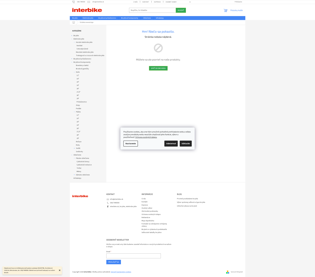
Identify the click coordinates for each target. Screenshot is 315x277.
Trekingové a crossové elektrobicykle (90, 55)
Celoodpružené (82, 49)
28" (78, 95)
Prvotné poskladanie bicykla (187, 199)
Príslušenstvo (82, 102)
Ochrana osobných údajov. (146, 137)
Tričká (79, 168)
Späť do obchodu (158, 68)
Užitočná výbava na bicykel (187, 206)
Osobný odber (171, 2)
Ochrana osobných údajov (151, 214)
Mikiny (79, 171)
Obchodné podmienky (150, 211)
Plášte (78, 112)
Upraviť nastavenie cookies (121, 272)
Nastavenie (131, 143)
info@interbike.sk (116, 199)
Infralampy (77, 178)
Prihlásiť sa (113, 262)
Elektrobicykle (79, 39)
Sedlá (78, 148)
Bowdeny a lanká (82, 65)
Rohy (78, 145)
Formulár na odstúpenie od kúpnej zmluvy (154, 225)
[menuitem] (75, 18)
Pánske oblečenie (82, 158)
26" (78, 88)
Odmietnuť (171, 143)
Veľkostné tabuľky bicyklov (152, 232)
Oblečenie (77, 155)
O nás (135, 2)
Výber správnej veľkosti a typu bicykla (191, 202)
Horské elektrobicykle (84, 42)
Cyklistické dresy (83, 161)
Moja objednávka (148, 220)
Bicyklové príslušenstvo (82, 59)
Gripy (78, 105)
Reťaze (78, 141)
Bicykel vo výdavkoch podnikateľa (154, 229)
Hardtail (79, 45)
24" (78, 85)
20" (78, 82)
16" (78, 79)
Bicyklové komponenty (82, 62)
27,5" (78, 92)
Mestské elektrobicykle (85, 52)
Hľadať (181, 10)
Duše (78, 72)
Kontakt (145, 2)
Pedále (78, 108)
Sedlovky (79, 151)
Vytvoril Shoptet (237, 272)
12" (78, 75)
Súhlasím (186, 143)
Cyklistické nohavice (84, 165)
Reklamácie (146, 217)
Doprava (157, 2)
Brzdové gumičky (82, 69)
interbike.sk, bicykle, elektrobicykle (123, 206)
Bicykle (76, 35)
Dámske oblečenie (83, 175)
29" (78, 98)
